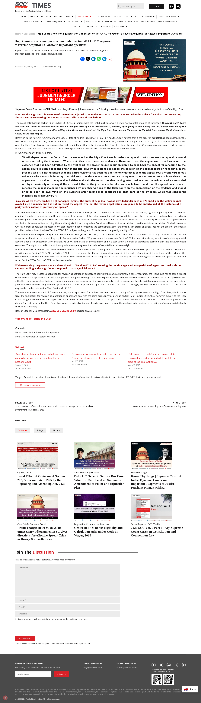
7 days (40, 430)
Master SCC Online (83, 26)
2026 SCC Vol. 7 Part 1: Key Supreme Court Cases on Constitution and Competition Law (157, 531)
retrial (63, 377)
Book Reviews (148, 21)
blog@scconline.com (93, 667)
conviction (39, 377)
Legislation (100, 16)
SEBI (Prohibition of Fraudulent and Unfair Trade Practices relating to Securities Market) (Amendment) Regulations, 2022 (54, 406)
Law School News (167, 16)
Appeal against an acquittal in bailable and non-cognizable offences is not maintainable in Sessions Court (40, 358)
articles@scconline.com (126, 667)
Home (24, 16)
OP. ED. (44, 16)
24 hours (22, 430)
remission (52, 377)
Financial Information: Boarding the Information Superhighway (158, 404)
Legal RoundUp (121, 16)
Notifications (102, 524)
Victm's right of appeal (149, 377)
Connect (156, 6)
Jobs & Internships (167, 21)
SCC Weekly (154, 524)
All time (56, 430)
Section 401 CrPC (126, 377)
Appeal (27, 377)
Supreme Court (38, 524)
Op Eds (20, 472)
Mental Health (127, 21)
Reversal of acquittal (79, 377)
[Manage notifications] (5, 697)
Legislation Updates (84, 524)
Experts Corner (62, 16)
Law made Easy (31, 21)
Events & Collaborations (99, 21)
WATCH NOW (102, 26)
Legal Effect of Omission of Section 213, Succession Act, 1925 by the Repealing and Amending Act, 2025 (41, 480)
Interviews (74, 21)
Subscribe (119, 26)
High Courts (93, 472)
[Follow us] (154, 665)
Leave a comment (32, 385)
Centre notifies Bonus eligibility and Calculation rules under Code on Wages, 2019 (98, 531)
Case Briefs (82, 16)
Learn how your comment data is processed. (70, 643)
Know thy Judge (54, 21)
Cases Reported (143, 16)
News (32, 16)
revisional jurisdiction (104, 377)
